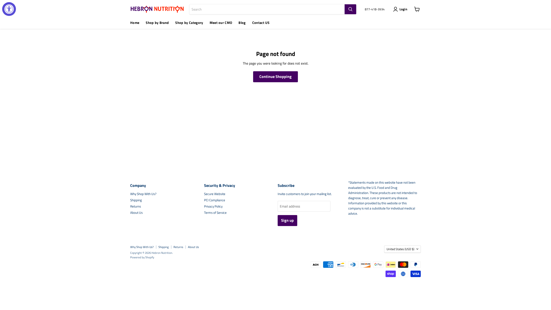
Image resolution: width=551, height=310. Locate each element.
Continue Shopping (275, 76)
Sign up (287, 220)
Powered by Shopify (142, 257)
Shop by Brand (157, 22)
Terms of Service (215, 212)
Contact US (260, 22)
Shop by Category (189, 22)
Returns (135, 206)
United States (400, 249)
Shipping (136, 200)
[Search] (350, 9)
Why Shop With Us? (143, 193)
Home (134, 22)
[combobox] (267, 9)
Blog (242, 22)
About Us (136, 212)
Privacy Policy (213, 206)
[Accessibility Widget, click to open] (9, 9)
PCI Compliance (214, 200)
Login (403, 9)
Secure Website (214, 193)
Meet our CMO (221, 22)
